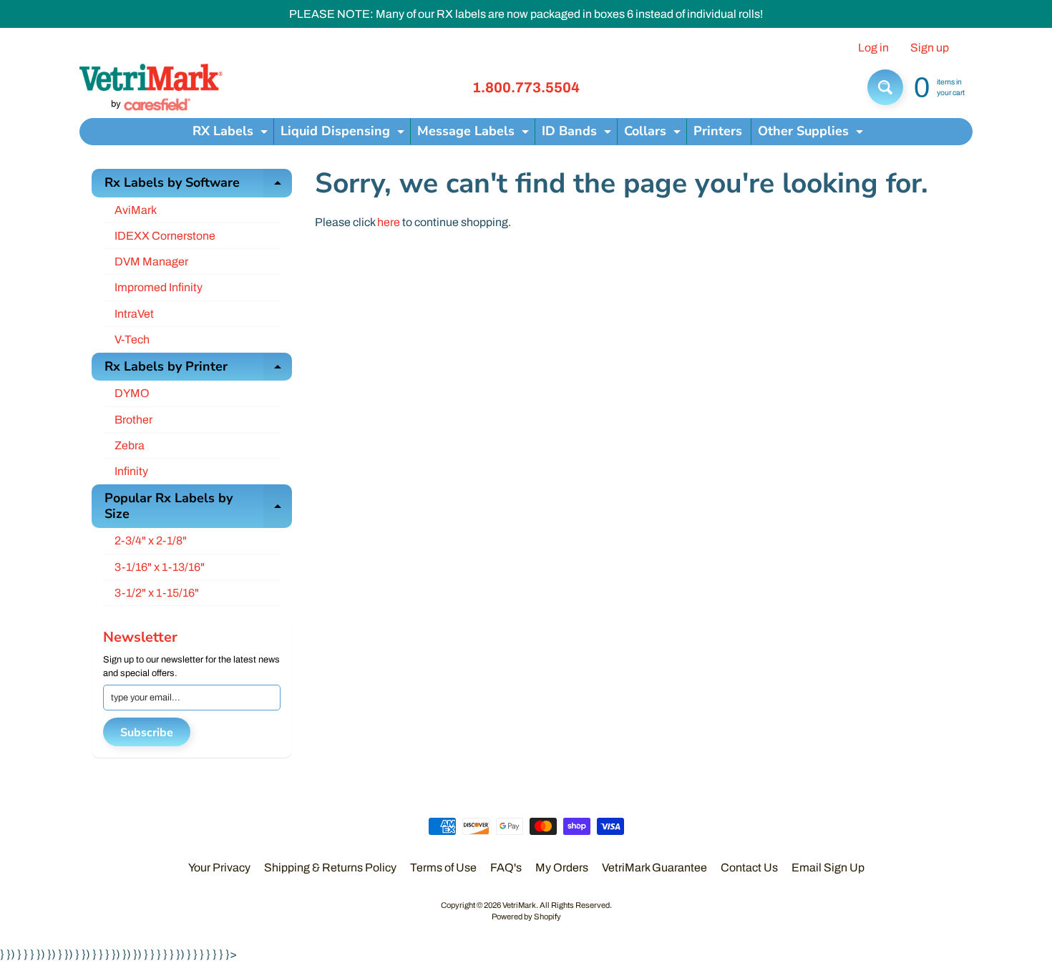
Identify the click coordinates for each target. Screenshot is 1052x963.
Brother (133, 420)
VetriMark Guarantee (654, 867)
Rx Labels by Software (198, 185)
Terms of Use (443, 867)
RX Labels (232, 133)
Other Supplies (812, 133)
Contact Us (749, 867)
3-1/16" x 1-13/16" (160, 567)
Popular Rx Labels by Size (198, 506)
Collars (654, 133)
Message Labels (474, 133)
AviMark (136, 210)
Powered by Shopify (526, 916)
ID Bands (578, 133)
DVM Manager (151, 261)
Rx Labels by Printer (198, 369)
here (388, 222)
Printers (717, 131)
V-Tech (132, 339)
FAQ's (506, 867)
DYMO (132, 393)
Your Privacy (219, 867)
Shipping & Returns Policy (330, 867)
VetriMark (519, 905)
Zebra (130, 445)
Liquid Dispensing (344, 133)
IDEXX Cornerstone (165, 236)
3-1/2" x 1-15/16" (157, 593)
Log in (873, 48)
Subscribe (146, 732)
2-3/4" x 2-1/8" (151, 540)
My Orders (561, 867)
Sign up (929, 48)
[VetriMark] (151, 87)
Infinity (131, 471)
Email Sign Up (828, 867)
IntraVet (134, 314)
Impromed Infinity (159, 287)
